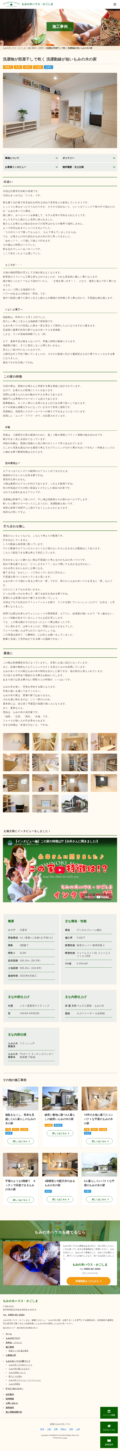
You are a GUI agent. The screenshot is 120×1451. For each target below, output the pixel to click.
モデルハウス (109, 1430)
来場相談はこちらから (87, 1281)
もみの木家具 (14, 1384)
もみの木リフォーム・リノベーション (25, 1380)
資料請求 (10, 1407)
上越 (78, 1429)
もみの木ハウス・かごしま (37, 4)
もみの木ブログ (13, 1338)
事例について (12, 158)
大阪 (49, 1429)
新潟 (42, 1429)
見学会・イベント (14, 1342)
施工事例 (10, 1347)
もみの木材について (17, 1372)
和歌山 (63, 1429)
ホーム (9, 1334)
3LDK (18, 67)
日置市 (48, 67)
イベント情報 (109, 1415)
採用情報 (10, 1399)
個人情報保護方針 (14, 1412)
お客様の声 (11, 1355)
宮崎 (71, 1429)
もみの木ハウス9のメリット (20, 1365)
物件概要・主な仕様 (73, 167)
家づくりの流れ (15, 1376)
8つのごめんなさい (14, 1388)
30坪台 (27, 67)
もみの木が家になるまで (19, 1369)
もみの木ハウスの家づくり (18, 1361)
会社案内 (10, 1394)
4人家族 (38, 67)
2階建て (8, 67)
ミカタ (64, 1438)
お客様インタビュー (15, 167)
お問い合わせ (12, 1403)
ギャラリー (68, 158)
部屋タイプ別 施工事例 (18, 1351)
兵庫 (56, 1429)
